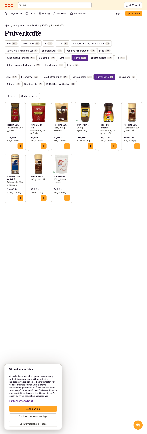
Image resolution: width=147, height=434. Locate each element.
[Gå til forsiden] (9, 5)
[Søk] (20, 5)
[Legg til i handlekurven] (20, 146)
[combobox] (56, 5)
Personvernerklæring (21, 400)
